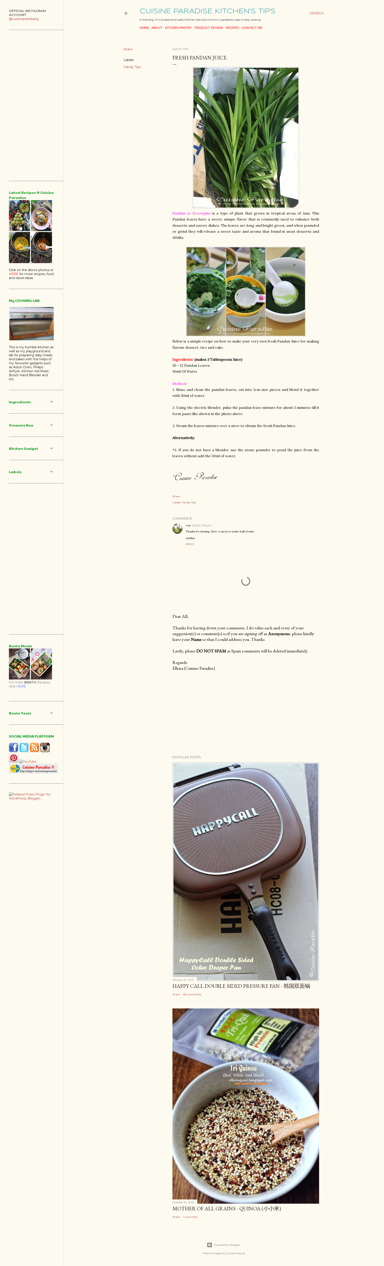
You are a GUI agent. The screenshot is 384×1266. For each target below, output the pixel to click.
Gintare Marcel (235, 1253)
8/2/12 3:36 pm (201, 525)
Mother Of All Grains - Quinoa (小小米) (226, 1208)
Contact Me (252, 28)
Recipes (232, 28)
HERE (21, 686)
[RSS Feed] (34, 751)
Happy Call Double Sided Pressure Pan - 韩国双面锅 (241, 985)
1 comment (190, 1217)
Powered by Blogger (227, 1244)
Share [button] (128, 49)
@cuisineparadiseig (23, 19)
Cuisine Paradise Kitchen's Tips (208, 11)
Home (144, 28)
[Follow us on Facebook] (13, 751)
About (157, 28)
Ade (188, 525)
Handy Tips (132, 67)
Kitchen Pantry (178, 28)
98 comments (192, 994)
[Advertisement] (245, 713)
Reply (190, 544)
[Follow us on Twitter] (24, 751)
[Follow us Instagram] (45, 751)
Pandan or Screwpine (191, 213)
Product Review (209, 28)
